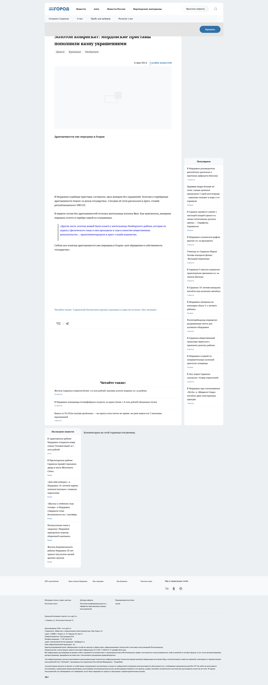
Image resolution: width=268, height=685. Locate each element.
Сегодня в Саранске (59, 18)
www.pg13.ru (72, 616)
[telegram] (68, 324)
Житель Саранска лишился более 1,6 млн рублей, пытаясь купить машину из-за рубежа (100, 392)
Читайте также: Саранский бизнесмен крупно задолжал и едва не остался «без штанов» (105, 309)
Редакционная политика (124, 600)
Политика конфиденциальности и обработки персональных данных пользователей (93, 606)
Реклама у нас (126, 18)
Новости (81, 9)
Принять (210, 29)
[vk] (58, 324)
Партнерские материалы (147, 9)
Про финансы (122, 581)
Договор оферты (86, 600)
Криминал (75, 51)
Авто (96, 9)
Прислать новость (195, 8)
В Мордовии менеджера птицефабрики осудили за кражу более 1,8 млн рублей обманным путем (105, 404)
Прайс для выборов (100, 18)
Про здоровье (98, 581)
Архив (117, 604)
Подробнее (118, 662)
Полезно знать (146, 581)
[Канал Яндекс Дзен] (180, 588)
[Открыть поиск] (215, 9)
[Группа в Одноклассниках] (173, 588)
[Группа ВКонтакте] (166, 588)
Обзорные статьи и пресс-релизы (58, 600)
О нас (80, 18)
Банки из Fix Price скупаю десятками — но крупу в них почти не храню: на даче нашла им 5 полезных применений (108, 417)
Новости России (116, 9)
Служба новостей (161, 62)
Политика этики (51, 604)
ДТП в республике (52, 581)
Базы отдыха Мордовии (78, 581)
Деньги (60, 51)
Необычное (92, 51)
